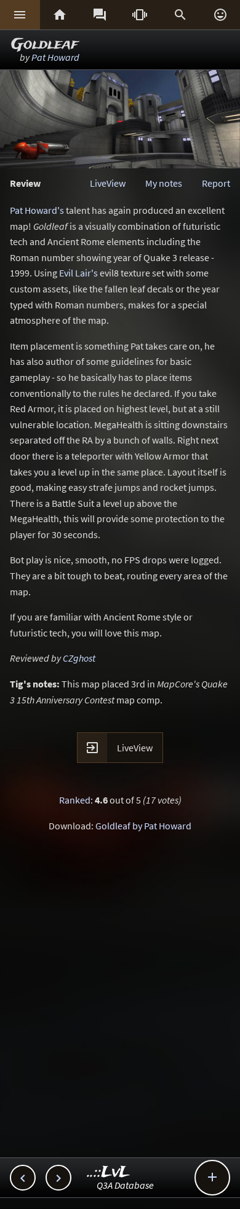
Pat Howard (55, 57)
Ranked (74, 800)
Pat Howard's (37, 210)
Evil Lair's (78, 273)
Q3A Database (125, 1185)
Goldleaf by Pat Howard (143, 826)
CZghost (79, 658)
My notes (163, 183)
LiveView (108, 183)
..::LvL (108, 1172)
